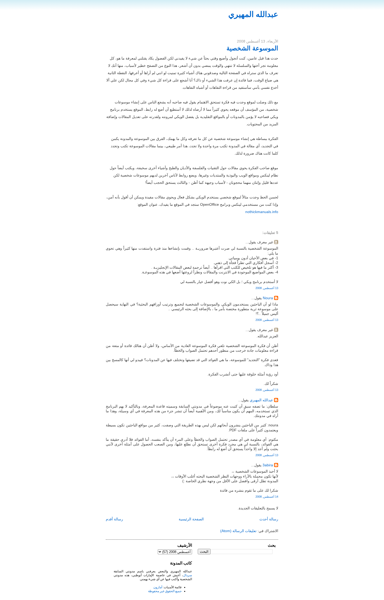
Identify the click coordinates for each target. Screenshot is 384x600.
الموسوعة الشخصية (252, 48)
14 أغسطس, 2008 (266, 496)
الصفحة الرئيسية (191, 519)
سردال (187, 575)
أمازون (157, 587)
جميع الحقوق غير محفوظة (165, 591)
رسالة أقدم (114, 519)
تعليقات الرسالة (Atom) (238, 531)
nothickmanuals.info (261, 212)
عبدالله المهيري (253, 14)
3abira (268, 465)
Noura (268, 298)
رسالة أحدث (268, 519)
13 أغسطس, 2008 (266, 288)
